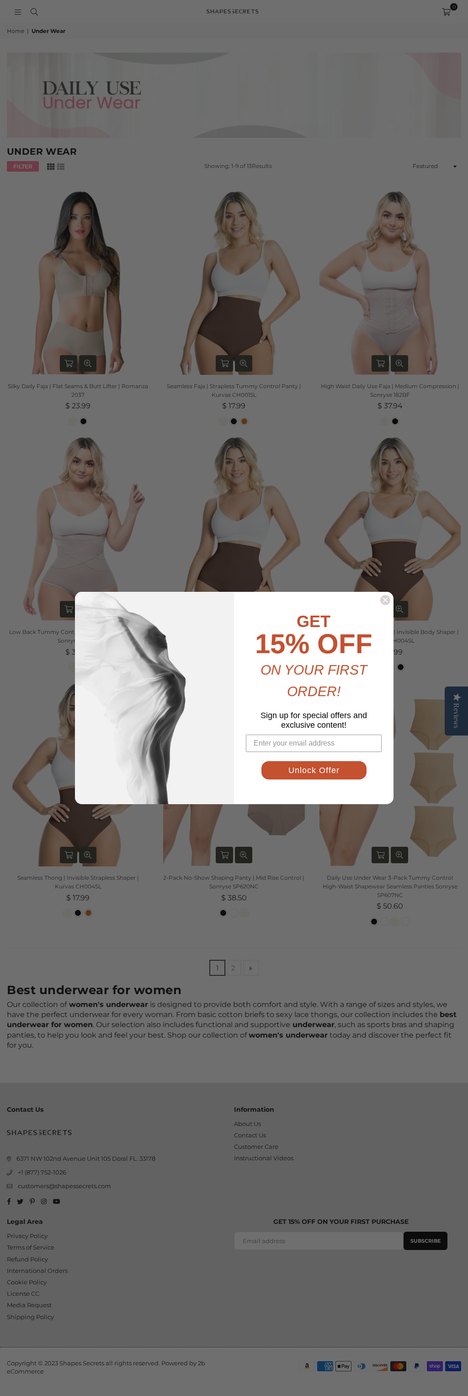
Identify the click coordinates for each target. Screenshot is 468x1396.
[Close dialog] (385, 600)
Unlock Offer (314, 770)
